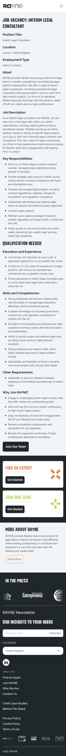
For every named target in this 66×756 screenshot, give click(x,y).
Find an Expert (12, 677)
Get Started (15, 479)
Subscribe (55, 633)
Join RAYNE (10, 683)
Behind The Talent (14, 708)
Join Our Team (15, 446)
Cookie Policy (11, 723)
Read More (14, 559)
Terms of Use (11, 729)
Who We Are (11, 688)
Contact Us (10, 694)
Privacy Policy (12, 718)
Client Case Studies (15, 703)
